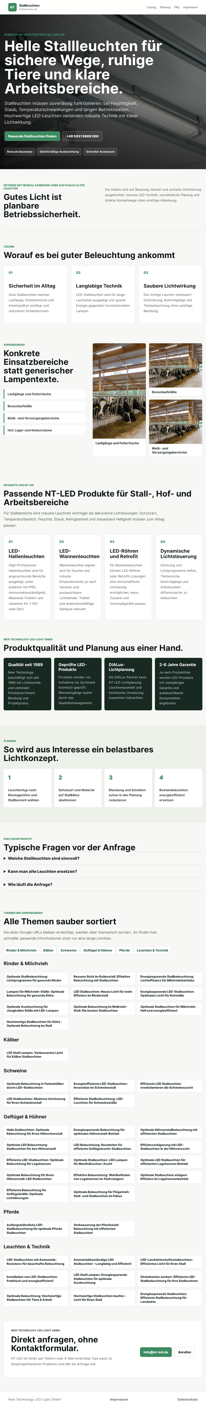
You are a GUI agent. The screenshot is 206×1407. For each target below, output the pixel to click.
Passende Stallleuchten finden (32, 136)
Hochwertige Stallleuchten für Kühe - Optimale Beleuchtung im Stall (34, 1024)
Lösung (151, 7)
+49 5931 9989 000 (82, 136)
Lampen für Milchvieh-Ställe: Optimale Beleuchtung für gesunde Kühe (35, 994)
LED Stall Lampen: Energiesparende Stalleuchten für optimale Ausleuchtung (100, 1279)
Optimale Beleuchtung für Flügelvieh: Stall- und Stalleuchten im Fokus (102, 1194)
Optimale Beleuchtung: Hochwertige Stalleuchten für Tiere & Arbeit (34, 1298)
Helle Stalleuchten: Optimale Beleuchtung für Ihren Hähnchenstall (34, 1132)
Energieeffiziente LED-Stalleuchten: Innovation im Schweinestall (101, 1086)
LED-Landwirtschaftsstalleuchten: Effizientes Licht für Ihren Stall (166, 1262)
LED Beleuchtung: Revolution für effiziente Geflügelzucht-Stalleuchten (102, 1147)
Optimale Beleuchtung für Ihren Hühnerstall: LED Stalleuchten (30, 1177)
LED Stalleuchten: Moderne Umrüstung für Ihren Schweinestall (36, 1101)
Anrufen (184, 1352)
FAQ (177, 7)
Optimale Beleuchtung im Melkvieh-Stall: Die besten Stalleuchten (100, 1009)
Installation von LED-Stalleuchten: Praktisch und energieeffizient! (32, 1279)
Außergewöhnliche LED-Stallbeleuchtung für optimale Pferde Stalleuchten (34, 1229)
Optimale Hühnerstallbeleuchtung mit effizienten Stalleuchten (168, 1132)
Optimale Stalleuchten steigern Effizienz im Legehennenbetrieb (164, 1177)
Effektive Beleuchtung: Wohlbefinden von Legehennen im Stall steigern (102, 1177)
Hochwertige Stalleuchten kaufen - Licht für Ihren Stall (100, 1298)
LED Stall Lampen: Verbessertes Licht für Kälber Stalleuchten (35, 1055)
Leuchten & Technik (152, 950)
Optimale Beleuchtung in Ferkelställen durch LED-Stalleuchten (35, 1086)
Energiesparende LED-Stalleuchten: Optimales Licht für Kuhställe (167, 994)
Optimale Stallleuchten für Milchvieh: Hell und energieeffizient (168, 1009)
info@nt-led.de (156, 1352)
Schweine (69, 950)
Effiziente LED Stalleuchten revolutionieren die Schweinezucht (166, 1086)
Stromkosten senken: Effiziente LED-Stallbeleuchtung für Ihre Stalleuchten (169, 1279)
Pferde (124, 950)
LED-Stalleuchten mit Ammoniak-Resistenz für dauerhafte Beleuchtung (35, 1262)
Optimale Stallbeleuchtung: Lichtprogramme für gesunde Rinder (34, 978)
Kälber (48, 950)
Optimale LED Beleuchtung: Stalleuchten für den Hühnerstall (31, 1147)
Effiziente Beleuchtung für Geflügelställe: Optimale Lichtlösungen (26, 1194)
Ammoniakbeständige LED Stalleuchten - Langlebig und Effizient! (103, 1262)
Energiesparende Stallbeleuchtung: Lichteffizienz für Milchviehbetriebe (167, 978)
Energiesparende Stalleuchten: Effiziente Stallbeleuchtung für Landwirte (163, 1298)
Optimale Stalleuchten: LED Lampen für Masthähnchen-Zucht (101, 1162)
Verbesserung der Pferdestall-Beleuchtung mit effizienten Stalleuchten (96, 1229)
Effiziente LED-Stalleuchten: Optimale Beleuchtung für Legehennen (35, 1162)
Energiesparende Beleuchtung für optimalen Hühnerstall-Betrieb (99, 1132)
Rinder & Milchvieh (21, 950)
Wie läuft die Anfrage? (30, 884)
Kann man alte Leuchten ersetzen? (42, 871)
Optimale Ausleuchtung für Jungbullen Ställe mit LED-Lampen (33, 1009)
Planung (165, 7)
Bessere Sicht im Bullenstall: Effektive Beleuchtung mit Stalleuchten (102, 978)
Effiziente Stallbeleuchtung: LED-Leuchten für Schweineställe (99, 1101)
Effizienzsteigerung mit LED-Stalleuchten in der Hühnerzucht (165, 1147)
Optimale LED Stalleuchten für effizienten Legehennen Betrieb (164, 1162)
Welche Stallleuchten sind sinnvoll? (44, 858)
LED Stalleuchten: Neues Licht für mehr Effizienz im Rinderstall (103, 994)
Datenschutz (188, 1399)
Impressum (190, 7)
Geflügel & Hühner (97, 950)
